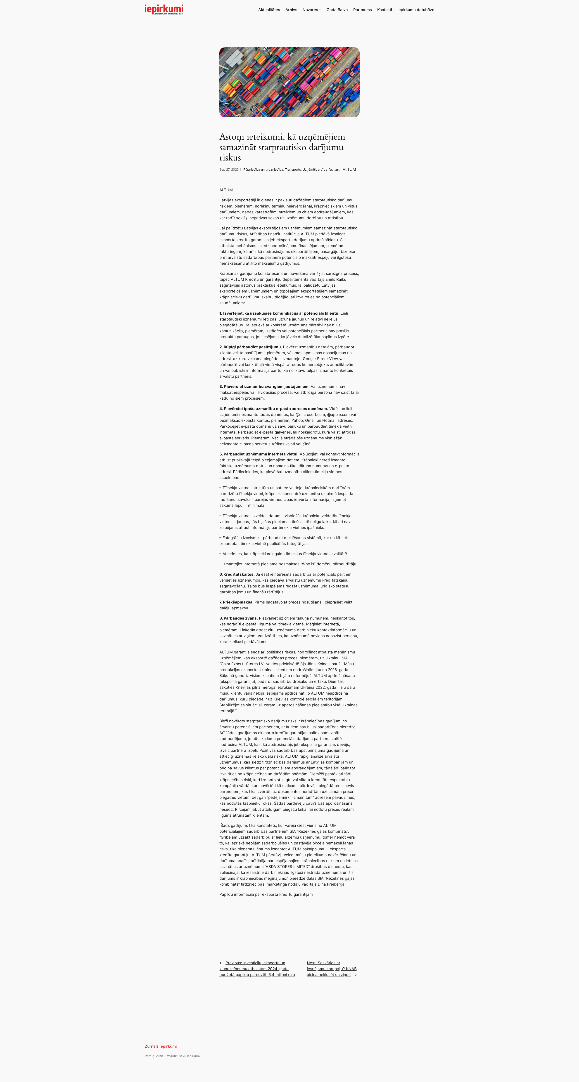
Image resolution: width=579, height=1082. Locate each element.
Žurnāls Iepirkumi (161, 1046)
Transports (293, 169)
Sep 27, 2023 (229, 169)
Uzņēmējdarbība (315, 169)
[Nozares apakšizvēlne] (320, 10)
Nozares (310, 9)
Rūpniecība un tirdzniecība (263, 169)
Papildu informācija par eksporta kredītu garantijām (266, 894)
